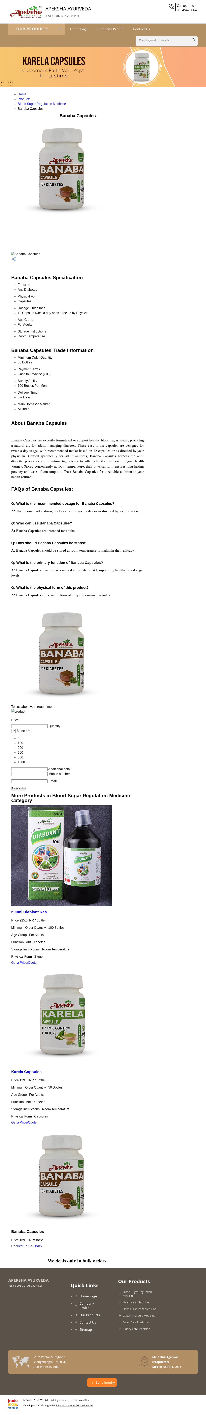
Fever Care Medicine (136, 1322)
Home (22, 94)
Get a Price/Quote (24, 962)
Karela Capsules (26, 1072)
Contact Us (141, 29)
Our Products (32, 29)
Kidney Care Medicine (136, 1329)
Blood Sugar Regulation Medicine (42, 104)
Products (24, 99)
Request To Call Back (26, 1246)
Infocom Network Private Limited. (74, 1405)
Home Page (79, 29)
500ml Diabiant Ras (29, 912)
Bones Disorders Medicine (139, 1309)
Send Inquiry (105, 1382)
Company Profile (110, 29)
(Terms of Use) (82, 1400)
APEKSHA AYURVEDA (68, 11)
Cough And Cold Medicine (139, 1316)
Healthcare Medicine (136, 1302)
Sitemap (85, 1329)
